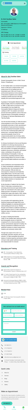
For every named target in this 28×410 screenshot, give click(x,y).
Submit (14, 331)
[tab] (6, 48)
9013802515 (6, 403)
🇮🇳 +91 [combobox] (5, 310)
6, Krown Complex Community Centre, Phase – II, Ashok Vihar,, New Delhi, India (14, 361)
